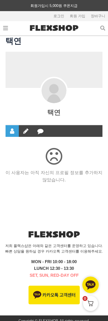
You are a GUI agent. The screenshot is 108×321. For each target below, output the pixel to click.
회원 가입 (77, 16)
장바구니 (98, 16)
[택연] (54, 91)
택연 (54, 112)
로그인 (58, 16)
